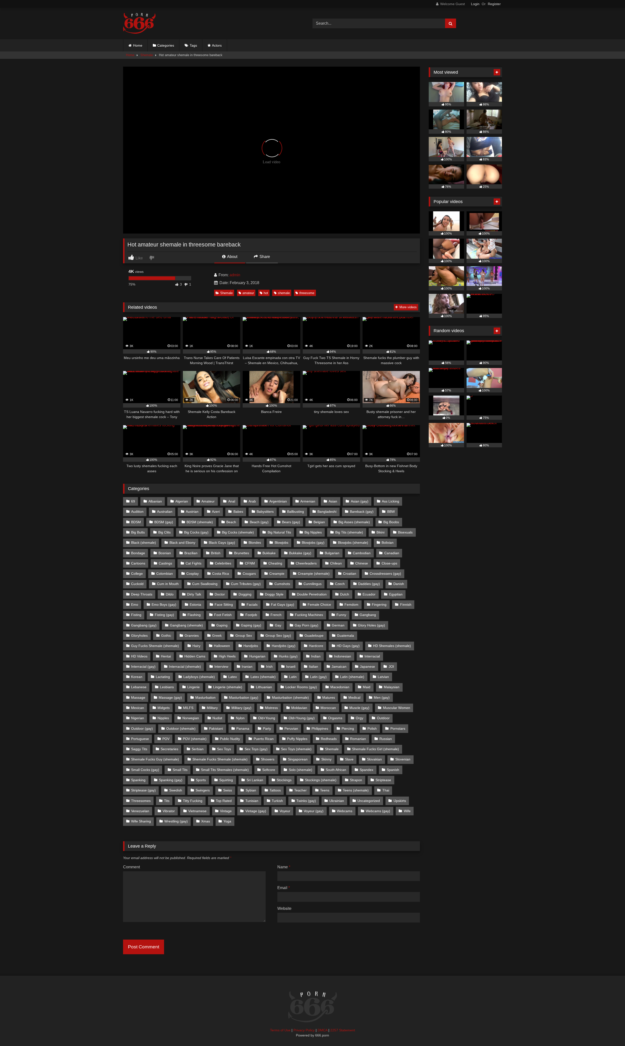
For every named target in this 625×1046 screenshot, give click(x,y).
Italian (313, 666)
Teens (324, 790)
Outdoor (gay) (142, 728)
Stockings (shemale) (320, 780)
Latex (232, 677)
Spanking (138, 780)
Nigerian (137, 718)
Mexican (137, 708)
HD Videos (139, 656)
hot (266, 293)
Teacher (300, 790)
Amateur (208, 501)
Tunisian (251, 801)
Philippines (320, 728)
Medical (354, 697)
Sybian (251, 790)
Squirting (226, 780)
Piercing (348, 728)
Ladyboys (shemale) (199, 677)
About (231, 257)
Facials (252, 604)
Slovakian (374, 759)
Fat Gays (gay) (282, 604)
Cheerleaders (306, 563)
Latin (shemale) (352, 677)
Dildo (170, 594)
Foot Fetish (223, 615)
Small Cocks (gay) (145, 770)
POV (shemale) (195, 739)
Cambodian (362, 553)
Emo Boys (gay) (164, 604)
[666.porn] (139, 23)
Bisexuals (405, 532)
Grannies (192, 635)
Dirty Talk (194, 594)
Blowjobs (281, 542)
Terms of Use (280, 1030)
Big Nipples (313, 532)
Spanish (393, 770)
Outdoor (383, 718)
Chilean (336, 563)
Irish (269, 666)
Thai (385, 790)
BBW (391, 511)
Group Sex (243, 635)
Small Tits (180, 770)
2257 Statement (342, 1030)
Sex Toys (224, 749)
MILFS (188, 708)
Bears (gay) (291, 522)
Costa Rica (220, 573)
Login (475, 4)
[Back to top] (609, 1031)
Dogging (245, 594)
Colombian (164, 573)
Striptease (383, 780)
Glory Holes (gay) (371, 625)
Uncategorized (368, 801)
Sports (201, 780)
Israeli (290, 666)
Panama (242, 728)
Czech (340, 584)
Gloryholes (139, 635)
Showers (267, 759)
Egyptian (396, 594)
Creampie (276, 573)
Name (283, 867)
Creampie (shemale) (314, 573)
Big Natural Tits (279, 532)
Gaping (222, 625)
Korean (136, 677)
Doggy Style (274, 594)
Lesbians (167, 687)
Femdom (351, 604)
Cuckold (137, 584)
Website (284, 908)
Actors (217, 45)
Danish (398, 584)
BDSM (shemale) (200, 522)
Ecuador (369, 594)
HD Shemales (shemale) (392, 646)
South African (336, 770)
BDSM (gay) (163, 522)
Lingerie (193, 687)
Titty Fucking (192, 801)
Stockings (284, 780)
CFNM (250, 563)
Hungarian (257, 656)
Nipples (163, 718)
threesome (306, 293)
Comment (131, 867)
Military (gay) (241, 708)
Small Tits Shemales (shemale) (225, 770)
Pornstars (397, 728)
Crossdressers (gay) (385, 573)
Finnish (405, 604)
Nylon (240, 718)
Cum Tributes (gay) (246, 584)
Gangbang (368, 615)
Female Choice (319, 604)
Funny (341, 615)
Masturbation (205, 697)
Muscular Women (396, 708)
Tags (193, 45)
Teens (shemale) (356, 790)
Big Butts (138, 532)
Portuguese (140, 739)
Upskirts (400, 801)
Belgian (319, 522)
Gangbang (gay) (143, 625)
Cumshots (282, 584)
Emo (134, 604)
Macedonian (339, 687)
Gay (278, 625)
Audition (137, 511)
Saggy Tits (139, 749)
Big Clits (164, 532)
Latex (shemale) (263, 677)
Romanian (358, 739)
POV (165, 739)
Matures (328, 697)
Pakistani (216, 728)
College (137, 573)
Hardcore (316, 646)
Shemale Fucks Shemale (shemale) (220, 759)
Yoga (227, 821)
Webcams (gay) (378, 811)
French (276, 615)
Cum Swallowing (205, 584)
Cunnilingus (312, 584)
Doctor (220, 594)
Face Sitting (224, 604)
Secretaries (169, 749)
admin (234, 275)
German (338, 625)
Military (212, 708)
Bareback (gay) (362, 511)
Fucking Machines (309, 615)
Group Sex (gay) (278, 635)
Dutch (344, 594)
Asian (333, 501)
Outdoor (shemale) (181, 728)
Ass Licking (390, 501)
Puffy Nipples (297, 739)
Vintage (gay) (255, 811)
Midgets (163, 708)
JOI (391, 666)
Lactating (163, 677)
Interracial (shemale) (185, 666)
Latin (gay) (318, 677)
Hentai (166, 656)
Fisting (136, 615)
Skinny (326, 759)
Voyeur (285, 811)
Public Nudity (230, 739)
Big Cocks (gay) (196, 532)
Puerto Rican (264, 739)
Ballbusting (295, 511)
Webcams (344, 811)
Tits (166, 801)
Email (283, 888)
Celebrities (223, 563)
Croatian (349, 573)
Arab (252, 501)
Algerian (181, 501)
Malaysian (391, 687)
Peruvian (291, 728)
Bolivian (388, 542)
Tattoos (275, 790)
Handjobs (250, 646)
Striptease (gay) (143, 790)
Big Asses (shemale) (354, 522)
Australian (164, 511)
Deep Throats (141, 594)
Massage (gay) (170, 697)
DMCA (322, 1030)
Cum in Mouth (168, 584)
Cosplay (192, 573)
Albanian (155, 501)
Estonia (195, 604)
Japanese (367, 666)
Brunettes (241, 553)
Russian (385, 739)
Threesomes (141, 801)
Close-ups (389, 563)
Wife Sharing (141, 821)
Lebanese (138, 687)
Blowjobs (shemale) (353, 542)
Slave (349, 759)
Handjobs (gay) (283, 646)
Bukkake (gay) (300, 553)
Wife (407, 811)
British (215, 553)
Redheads (329, 739)
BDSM (136, 522)
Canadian (391, 553)
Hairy (196, 646)
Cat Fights (193, 563)
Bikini (380, 532)
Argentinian (278, 501)
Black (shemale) (143, 542)
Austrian (192, 511)
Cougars (249, 573)
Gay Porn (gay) (306, 625)
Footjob (251, 615)
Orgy (359, 718)
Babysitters (265, 511)
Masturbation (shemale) (290, 697)
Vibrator (169, 811)
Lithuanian (264, 687)
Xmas (205, 821)
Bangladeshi (326, 511)
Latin (293, 677)
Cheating (275, 563)
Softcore (268, 770)
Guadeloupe (313, 635)
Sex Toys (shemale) (296, 749)
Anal (231, 501)
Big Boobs (391, 522)
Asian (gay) (359, 501)
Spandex (366, 770)
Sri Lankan (255, 780)
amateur (248, 293)
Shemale (146, 55)
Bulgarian (332, 553)
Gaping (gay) (251, 625)
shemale (284, 293)
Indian (316, 656)
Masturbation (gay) (243, 697)
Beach (231, 522)
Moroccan (328, 708)
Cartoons (138, 563)
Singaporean (298, 759)
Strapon (356, 780)
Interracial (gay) (143, 666)
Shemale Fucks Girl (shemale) (375, 749)
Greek (217, 635)
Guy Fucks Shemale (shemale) (155, 646)
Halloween (222, 646)
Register (494, 4)
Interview (221, 666)
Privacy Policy (304, 1030)
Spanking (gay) (170, 780)
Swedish (175, 790)
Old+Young (266, 718)
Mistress (271, 708)
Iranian (247, 666)
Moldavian (299, 708)
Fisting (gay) (164, 615)
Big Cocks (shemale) (238, 532)
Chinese (361, 563)
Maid (366, 687)
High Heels (227, 656)
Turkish (277, 801)
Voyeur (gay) (313, 811)
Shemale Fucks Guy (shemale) (155, 759)
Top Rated (224, 801)
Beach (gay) (259, 522)
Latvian (383, 677)
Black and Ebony (182, 542)
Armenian (307, 501)
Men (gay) (382, 697)
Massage (138, 697)
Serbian (198, 749)
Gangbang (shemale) (186, 625)
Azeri (216, 511)
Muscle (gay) (359, 708)
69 (133, 501)
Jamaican (339, 666)
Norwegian (190, 718)
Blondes (255, 542)
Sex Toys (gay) (256, 749)
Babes (238, 511)
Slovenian (402, 759)
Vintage (226, 811)
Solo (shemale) (300, 770)
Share (264, 257)
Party (267, 728)
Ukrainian (336, 801)
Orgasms (335, 718)
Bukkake (269, 553)
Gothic (166, 635)
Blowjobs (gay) (313, 542)
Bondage (138, 553)
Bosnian (164, 553)
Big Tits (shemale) (349, 532)
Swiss (227, 790)
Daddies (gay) (369, 584)
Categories (165, 45)
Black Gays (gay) (222, 542)
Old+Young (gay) (302, 718)
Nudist (217, 718)
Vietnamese (197, 811)
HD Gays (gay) (348, 646)
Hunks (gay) (288, 656)
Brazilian (191, 553)
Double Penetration (312, 594)
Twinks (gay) (306, 801)
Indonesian (342, 656)
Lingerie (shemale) (227, 687)
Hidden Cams (194, 656)
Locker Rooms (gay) (301, 687)
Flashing (194, 615)
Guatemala (345, 635)
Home (137, 45)
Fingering (379, 604)
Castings (165, 563)
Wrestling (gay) (176, 821)
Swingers (203, 790)
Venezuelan (140, 811)
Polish (372, 728)
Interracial (372, 656)
